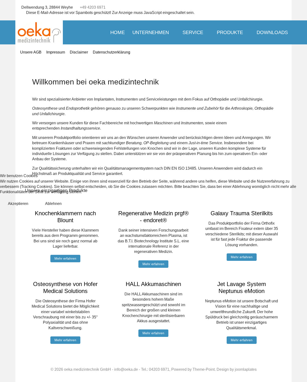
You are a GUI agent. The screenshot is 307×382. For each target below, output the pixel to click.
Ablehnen (53, 204)
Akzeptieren (18, 204)
